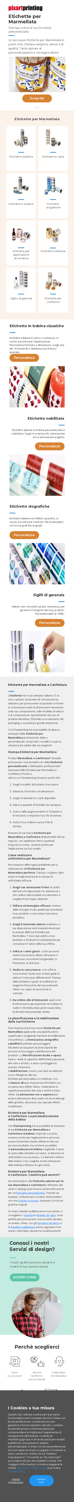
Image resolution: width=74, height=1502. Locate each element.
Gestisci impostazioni (15, 1481)
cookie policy (16, 1471)
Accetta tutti (41, 1481)
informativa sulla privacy (31, 1467)
